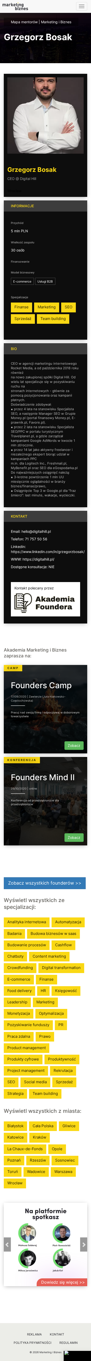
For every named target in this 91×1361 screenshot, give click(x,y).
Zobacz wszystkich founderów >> (44, 883)
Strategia (15, 1093)
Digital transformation (61, 967)
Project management (25, 1070)
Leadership (17, 1002)
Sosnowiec (65, 1160)
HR (43, 990)
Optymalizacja (51, 1013)
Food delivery (19, 990)
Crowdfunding (20, 967)
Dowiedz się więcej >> (63, 1282)
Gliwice (69, 1125)
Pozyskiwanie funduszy (28, 1024)
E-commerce (18, 979)
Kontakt (57, 1334)
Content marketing (49, 956)
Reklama (34, 1334)
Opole (57, 1148)
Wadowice (36, 1171)
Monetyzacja (18, 1013)
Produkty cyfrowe (23, 1059)
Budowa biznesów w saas (53, 933)
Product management (26, 1047)
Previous (7, 1244)
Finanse (21, 307)
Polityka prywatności (32, 1343)
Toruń (12, 1171)
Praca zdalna (18, 1036)
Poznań (14, 1160)
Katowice (15, 1137)
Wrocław (14, 191)
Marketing (47, 307)
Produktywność (62, 1059)
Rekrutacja (63, 1070)
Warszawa (63, 1171)
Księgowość (66, 990)
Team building (53, 318)
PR (60, 1024)
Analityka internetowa (26, 921)
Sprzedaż (22, 318)
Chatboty (15, 956)
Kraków (39, 1137)
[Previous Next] (45, 1244)
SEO (68, 307)
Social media (35, 1081)
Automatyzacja (68, 921)
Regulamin (68, 1343)
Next (83, 1244)
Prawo (45, 1036)
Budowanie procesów (26, 944)
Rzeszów (38, 1160)
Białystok (15, 1125)
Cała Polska (43, 1125)
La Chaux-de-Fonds (25, 1148)
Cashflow (63, 944)
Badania (14, 933)
